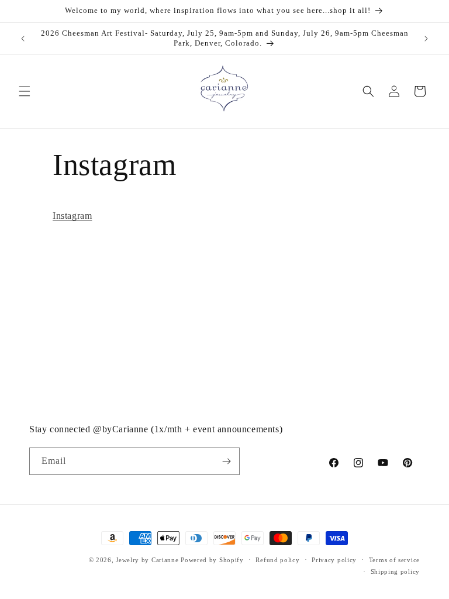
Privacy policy (334, 559)
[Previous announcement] (23, 38)
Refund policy (277, 559)
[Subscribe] (226, 461)
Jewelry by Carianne (147, 559)
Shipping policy (395, 571)
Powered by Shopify (212, 559)
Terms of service (394, 559)
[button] (24, 91)
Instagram (72, 216)
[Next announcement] (426, 38)
